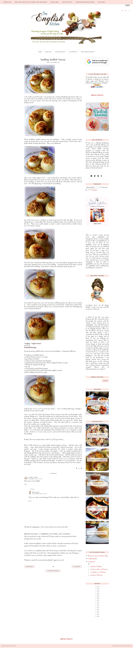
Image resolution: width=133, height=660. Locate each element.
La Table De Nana (33, 477)
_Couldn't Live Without (98, 572)
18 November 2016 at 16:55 (39, 493)
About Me (48, 52)
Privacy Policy (67, 2)
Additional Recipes (87, 52)
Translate (94, 190)
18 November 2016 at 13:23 (35, 478)
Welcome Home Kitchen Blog (98, 556)
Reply (25, 484)
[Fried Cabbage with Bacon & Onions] (97, 446)
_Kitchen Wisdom (96, 566)
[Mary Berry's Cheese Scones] (97, 543)
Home (40, 52)
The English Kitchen (10, 645)
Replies (32, 489)
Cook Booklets (60, 52)
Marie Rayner (36, 492)
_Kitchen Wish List (96, 575)
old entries (77, 566)
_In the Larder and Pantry (99, 569)
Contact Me (7, 2)
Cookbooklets (92, 559)
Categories (73, 52)
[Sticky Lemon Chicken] (97, 470)
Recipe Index (55, 2)
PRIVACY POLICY (97, 95)
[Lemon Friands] (97, 495)
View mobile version (53, 570)
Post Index (101, 2)
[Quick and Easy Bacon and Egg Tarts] (97, 519)
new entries (29, 566)
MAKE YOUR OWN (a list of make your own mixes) (31, 2)
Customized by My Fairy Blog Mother (121, 645)
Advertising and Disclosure (85, 2)
